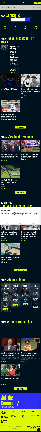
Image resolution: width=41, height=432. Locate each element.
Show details (35, 220)
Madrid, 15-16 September (10, 7)
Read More (12, 72)
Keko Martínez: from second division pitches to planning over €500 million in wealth (30, 91)
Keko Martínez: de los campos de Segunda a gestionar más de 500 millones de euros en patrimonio (8, 117)
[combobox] (18, 19)
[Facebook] (30, 426)
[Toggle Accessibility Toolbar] (39, 430)
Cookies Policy (18, 426)
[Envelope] (33, 428)
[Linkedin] (37, 426)
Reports (15, 28)
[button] (23, 3)
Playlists (25, 28)
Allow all (33, 223)
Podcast (36, 28)
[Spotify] (39, 426)
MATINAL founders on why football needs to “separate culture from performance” (10, 260)
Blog (5, 28)
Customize (20, 223)
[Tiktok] (31, 428)
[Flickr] (35, 428)
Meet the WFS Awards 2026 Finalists (9, 89)
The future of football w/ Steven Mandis (10, 378)
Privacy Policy (11, 426)
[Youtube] (32, 426)
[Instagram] (34, 426)
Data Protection (15, 428)
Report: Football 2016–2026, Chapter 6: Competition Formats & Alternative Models (9, 182)
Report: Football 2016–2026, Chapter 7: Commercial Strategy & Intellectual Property (30, 157)
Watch (5, 309)
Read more (3, 92)
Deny (7, 223)
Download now (4, 160)
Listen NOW (3, 361)
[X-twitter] (28, 426)
